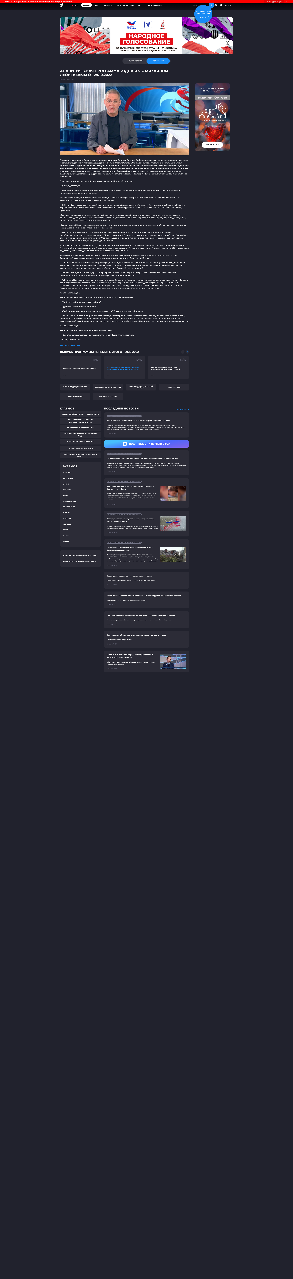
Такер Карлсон (174, 387)
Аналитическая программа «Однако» (75, 387)
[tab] (134, 61)
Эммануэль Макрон (108, 397)
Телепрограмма (155, 5)
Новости (86, 5)
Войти (228, 5)
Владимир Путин (75, 397)
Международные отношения (108, 387)
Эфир (76, 5)
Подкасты (107, 5)
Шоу (96, 5)
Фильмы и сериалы (125, 5)
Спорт (141, 5)
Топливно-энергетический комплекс (141, 387)
